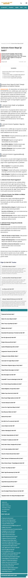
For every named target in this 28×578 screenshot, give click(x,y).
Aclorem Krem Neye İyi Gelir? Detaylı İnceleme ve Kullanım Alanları (12, 85)
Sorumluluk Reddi (5, 509)
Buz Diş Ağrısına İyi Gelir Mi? (8, 532)
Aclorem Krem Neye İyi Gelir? (17, 43)
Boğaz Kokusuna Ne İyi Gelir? (8, 534)
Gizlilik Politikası (5, 504)
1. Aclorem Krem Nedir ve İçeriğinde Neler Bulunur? (13, 74)
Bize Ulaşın (4, 511)
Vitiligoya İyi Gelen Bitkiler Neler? (9, 540)
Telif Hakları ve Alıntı (6, 507)
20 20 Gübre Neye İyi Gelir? (9, 266)
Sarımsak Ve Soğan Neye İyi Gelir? (9, 542)
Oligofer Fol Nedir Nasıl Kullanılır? (9, 560)
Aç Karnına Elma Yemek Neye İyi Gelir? (12, 277)
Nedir (21, 7)
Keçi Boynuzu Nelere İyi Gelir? (8, 569)
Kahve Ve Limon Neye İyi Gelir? (9, 520)
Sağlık (16, 7)
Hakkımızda (4, 502)
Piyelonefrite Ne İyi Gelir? (7, 518)
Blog (26, 7)
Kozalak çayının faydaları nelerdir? (10, 554)
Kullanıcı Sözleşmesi (6, 505)
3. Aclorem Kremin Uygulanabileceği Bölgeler (12, 77)
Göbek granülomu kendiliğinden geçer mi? (11, 525)
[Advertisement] (14, 25)
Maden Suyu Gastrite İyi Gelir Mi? (9, 562)
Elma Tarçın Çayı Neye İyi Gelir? (9, 521)
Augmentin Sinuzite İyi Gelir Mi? (9, 538)
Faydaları (11, 7)
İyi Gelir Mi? (4, 7)
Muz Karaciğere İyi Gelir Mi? (8, 549)
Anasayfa (3, 43)
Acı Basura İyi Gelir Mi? (8, 289)
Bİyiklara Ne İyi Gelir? (6, 527)
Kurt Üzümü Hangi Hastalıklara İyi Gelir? (11, 556)
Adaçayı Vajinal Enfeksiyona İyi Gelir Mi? (12, 299)
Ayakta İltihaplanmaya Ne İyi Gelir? (9, 536)
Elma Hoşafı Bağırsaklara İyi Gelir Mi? (10, 564)
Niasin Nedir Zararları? (7, 571)
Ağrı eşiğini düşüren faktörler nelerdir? (11, 547)
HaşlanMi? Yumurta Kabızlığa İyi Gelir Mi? (11, 553)
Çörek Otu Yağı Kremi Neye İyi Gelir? (10, 567)
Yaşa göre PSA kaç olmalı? (8, 523)
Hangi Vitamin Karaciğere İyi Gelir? (9, 545)
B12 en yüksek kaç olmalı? (8, 551)
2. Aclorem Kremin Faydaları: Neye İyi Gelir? (11, 76)
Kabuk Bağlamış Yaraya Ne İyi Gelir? (10, 558)
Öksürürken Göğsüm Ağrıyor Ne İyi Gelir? (11, 543)
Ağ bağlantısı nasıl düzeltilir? (8, 531)
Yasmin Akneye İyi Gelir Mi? (8, 565)
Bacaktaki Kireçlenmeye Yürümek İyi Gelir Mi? (12, 529)
